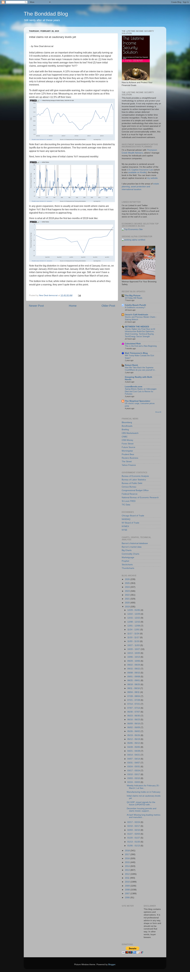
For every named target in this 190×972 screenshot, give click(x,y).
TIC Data (126, 505)
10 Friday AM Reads (133, 298)
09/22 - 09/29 (134, 665)
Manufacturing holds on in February (143, 792)
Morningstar (127, 451)
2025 (127, 583)
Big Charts (127, 550)
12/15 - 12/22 (134, 618)
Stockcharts (127, 564)
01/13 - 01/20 (134, 842)
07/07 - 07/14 (134, 708)
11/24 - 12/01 (133, 629)
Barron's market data (131, 547)
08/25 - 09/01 (134, 680)
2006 (127, 897)
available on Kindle (137, 172)
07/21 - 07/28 (134, 700)
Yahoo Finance (129, 465)
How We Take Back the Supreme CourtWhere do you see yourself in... (140, 368)
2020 (127, 603)
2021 (127, 599)
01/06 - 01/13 (134, 846)
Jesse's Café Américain (136, 314)
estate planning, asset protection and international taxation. (140, 187)
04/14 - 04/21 (134, 755)
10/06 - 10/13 (134, 657)
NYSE (124, 530)
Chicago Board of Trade (133, 516)
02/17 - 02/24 (134, 822)
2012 (127, 874)
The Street (127, 461)
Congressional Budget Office (135, 490)
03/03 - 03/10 (134, 778)
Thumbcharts (128, 568)
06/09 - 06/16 (134, 723)
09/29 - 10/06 (134, 661)
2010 (127, 882)
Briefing (125, 429)
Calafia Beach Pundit (135, 305)
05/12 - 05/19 (134, 739)
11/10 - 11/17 (133, 637)
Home (73, 305)
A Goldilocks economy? (135, 307)
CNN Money (127, 440)
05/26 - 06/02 (134, 731)
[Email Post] (79, 295)
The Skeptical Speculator (137, 401)
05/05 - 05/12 (134, 743)
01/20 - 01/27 (134, 838)
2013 (127, 870)
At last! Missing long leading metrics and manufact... (143, 816)
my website (152, 178)
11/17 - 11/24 (133, 633)
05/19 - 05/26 (134, 735)
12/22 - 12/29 (134, 614)
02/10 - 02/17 (134, 826)
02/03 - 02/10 (134, 830)
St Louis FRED (129, 501)
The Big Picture (132, 295)
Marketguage (128, 557)
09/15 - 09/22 (134, 669)
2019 (127, 607)
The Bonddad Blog (46, 14)
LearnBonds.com (133, 386)
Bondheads (127, 426)
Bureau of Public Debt (132, 483)
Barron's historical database (135, 543)
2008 (127, 890)
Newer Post (36, 305)
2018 (127, 850)
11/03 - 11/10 (133, 641)
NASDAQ (126, 519)
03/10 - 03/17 (134, 774)
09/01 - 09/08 (134, 676)
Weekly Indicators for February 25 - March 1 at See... (143, 786)
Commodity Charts (130, 554)
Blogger (111, 964)
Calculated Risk (133, 343)
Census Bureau (129, 487)
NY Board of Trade (130, 523)
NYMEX (125, 526)
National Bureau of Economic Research (140, 497)
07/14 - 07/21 (134, 704)
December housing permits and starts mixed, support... (141, 809)
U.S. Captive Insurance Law (140, 170)
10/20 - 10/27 (134, 649)
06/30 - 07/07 (134, 712)
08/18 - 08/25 (134, 684)
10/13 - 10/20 (134, 653)
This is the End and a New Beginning (141, 346)
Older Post (108, 305)
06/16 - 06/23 (134, 719)
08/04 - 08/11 (133, 692)
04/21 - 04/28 (134, 751)
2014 (127, 866)
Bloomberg (127, 422)
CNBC (125, 437)
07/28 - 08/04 (134, 696)
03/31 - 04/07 (134, 763)
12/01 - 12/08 (134, 626)
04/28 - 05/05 (134, 747)
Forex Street (127, 444)
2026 (127, 579)
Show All (158, 412)
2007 (127, 893)
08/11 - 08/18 (133, 688)
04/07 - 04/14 (134, 759)
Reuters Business (130, 458)
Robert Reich (131, 365)
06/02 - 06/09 (134, 727)
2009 (127, 886)
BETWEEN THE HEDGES (137, 327)
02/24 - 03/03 (134, 782)
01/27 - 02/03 (134, 834)
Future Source (128, 447)
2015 (127, 862)
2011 (127, 878)
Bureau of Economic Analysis (135, 476)
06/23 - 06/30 (134, 716)
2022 (127, 595)
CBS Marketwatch (130, 433)
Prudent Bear (128, 454)
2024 (127, 587)
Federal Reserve (129, 494)
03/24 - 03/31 (134, 766)
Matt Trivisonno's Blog (136, 353)
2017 (127, 854)
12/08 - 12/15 (134, 622)
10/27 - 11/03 (133, 645)
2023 (127, 591)
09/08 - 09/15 (134, 673)
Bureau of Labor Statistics (134, 480)
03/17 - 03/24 (134, 770)
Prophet (125, 561)
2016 (127, 858)
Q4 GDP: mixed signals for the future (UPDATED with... (141, 803)
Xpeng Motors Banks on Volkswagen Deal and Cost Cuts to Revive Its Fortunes (140, 391)
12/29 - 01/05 (134, 610)
